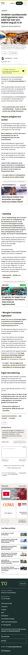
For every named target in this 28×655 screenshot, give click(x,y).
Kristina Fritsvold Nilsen (8, 592)
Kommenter (14, 53)
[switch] (24, 71)
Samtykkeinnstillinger (7, 619)
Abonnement (5, 636)
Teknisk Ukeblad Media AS (15, 646)
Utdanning (12, 418)
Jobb (20, 416)
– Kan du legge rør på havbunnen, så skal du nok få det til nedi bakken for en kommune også (14, 365)
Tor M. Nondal (5, 598)
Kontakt (3, 641)
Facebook (4, 606)
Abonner (19, 3)
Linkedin (3, 609)
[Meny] (25, 3)
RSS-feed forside (6, 603)
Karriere (4, 10)
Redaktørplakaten (14, 631)
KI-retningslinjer (6, 625)
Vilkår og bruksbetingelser (9, 622)
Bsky (2, 612)
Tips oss (23, 583)
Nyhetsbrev (4, 615)
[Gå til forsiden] (2, 3)
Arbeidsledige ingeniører (9, 416)
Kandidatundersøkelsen (16, 81)
